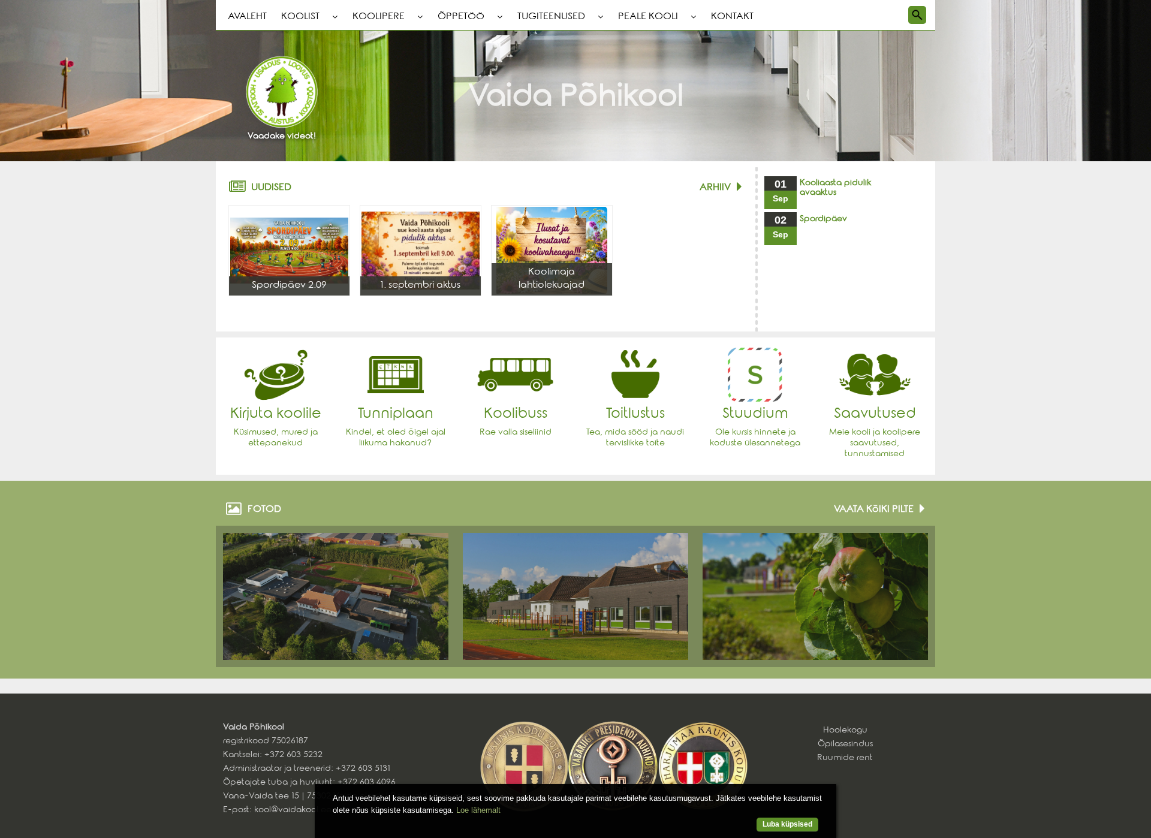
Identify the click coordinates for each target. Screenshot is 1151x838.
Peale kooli (648, 17)
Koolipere (378, 17)
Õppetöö (461, 17)
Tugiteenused (551, 17)
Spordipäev (823, 220)
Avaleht (247, 17)
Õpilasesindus (845, 745)
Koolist (300, 17)
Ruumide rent (845, 758)
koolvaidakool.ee (293, 811)
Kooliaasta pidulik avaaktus (835, 189)
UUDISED (271, 188)
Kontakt (732, 17)
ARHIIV (715, 188)
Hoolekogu (845, 731)
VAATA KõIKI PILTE (874, 510)
